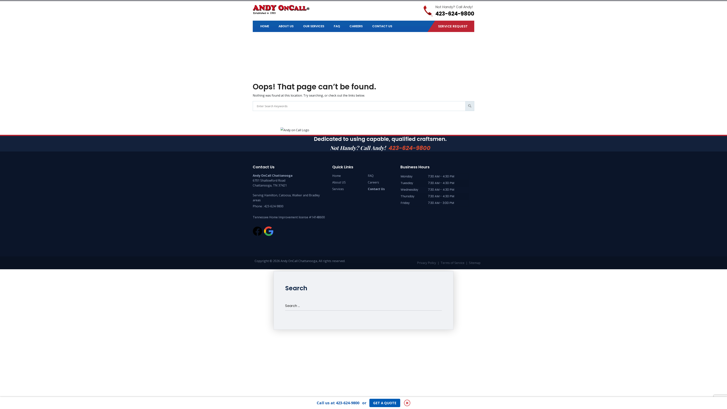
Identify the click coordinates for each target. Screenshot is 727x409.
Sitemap (475, 263)
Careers (356, 26)
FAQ (337, 26)
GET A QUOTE (384, 403)
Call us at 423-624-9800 (338, 402)
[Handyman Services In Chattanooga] (268, 231)
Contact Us (382, 26)
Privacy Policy (426, 263)
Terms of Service (452, 263)
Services (338, 189)
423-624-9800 (409, 148)
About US (339, 182)
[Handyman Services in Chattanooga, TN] (281, 9)
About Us (286, 26)
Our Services (313, 26)
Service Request (453, 26)
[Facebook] (257, 231)
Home (264, 26)
